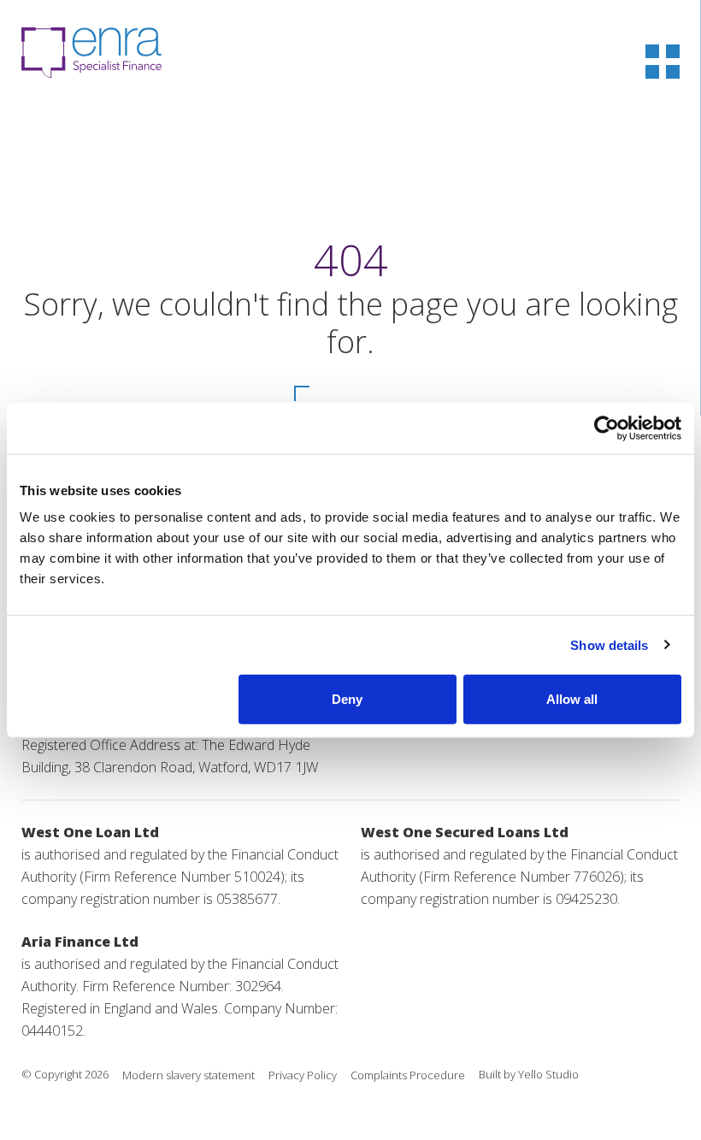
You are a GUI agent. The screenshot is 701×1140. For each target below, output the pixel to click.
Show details (609, 644)
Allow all (572, 699)
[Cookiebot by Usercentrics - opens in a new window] (606, 427)
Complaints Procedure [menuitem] (407, 1075)
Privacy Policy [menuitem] (302, 1075)
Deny (347, 699)
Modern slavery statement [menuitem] (188, 1075)
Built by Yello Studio (529, 1074)
